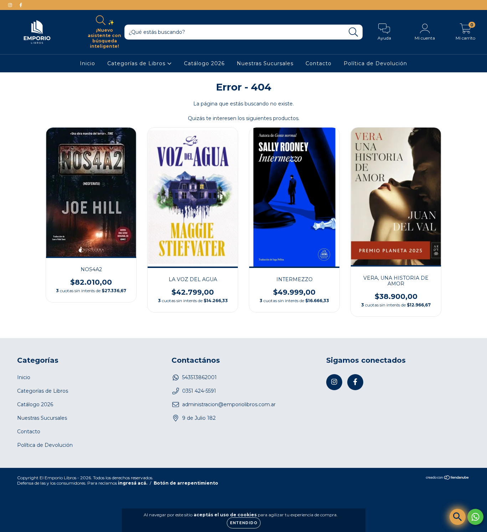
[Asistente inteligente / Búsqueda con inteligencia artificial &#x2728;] (458, 517)
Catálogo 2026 (204, 63)
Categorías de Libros (137, 63)
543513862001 (199, 377)
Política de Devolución (375, 63)
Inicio (87, 63)
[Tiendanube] (447, 478)
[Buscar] (353, 32)
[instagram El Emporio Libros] (10, 5)
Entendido (243, 523)
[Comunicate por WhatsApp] (475, 517)
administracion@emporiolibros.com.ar (229, 404)
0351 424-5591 (199, 391)
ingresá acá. (132, 483)
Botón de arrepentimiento (186, 483)
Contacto (319, 63)
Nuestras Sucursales (265, 63)
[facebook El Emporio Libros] (20, 5)
